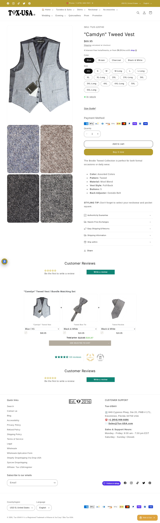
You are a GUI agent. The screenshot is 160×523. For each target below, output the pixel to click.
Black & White (135, 60)
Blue (89, 60)
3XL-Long (91, 83)
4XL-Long (119, 83)
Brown (102, 60)
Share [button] (90, 251)
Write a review (100, 272)
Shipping (87, 45)
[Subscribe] (54, 482)
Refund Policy (13, 430)
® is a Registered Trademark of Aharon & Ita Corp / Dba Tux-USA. (48, 517)
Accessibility (13, 420)
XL (88, 77)
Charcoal (116, 60)
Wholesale (12, 448)
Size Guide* (90, 108)
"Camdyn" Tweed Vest (42, 325)
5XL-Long (91, 90)
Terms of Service (15, 439)
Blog (9, 416)
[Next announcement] (108, 3)
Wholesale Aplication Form (19, 453)
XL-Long (101, 77)
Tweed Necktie (118, 325)
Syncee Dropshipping (17, 462)
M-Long (118, 71)
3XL (142, 77)
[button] (47, 10)
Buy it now (118, 152)
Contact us (12, 411)
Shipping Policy (14, 434)
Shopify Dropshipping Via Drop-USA (24, 458)
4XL (105, 83)
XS (88, 71)
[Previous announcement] (51, 3)
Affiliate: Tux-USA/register (19, 467)
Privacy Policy (14, 425)
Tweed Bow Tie (80, 325)
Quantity (87, 128)
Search (10, 406)
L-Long (141, 71)
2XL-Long (128, 77)
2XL (114, 77)
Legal (9, 444)
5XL (133, 83)
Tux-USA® (18, 517)
